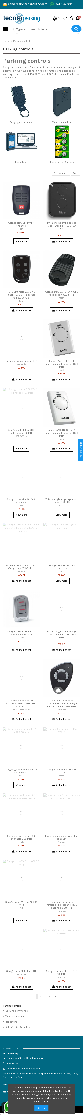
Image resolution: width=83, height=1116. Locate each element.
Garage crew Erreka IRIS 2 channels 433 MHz (21, 633)
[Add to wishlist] (37, 186)
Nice (62, 232)
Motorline (21, 974)
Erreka (21, 637)
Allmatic (61, 842)
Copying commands (21, 122)
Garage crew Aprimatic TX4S (21, 361)
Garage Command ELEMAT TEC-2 (61, 771)
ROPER (21, 776)
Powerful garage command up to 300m (61, 837)
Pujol (21, 301)
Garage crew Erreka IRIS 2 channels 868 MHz (21, 837)
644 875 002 (63, 3)
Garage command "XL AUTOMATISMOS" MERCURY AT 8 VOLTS (21, 703)
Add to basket (63, 241)
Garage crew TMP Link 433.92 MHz (21, 903)
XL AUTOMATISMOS (21, 709)
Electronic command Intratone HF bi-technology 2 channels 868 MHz (61, 905)
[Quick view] (37, 192)
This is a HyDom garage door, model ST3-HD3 (62, 500)
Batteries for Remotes (62, 161)
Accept (42, 1108)
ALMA (61, 776)
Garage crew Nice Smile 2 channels (21, 500)
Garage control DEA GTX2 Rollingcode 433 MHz (21, 431)
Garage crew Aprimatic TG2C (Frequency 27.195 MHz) (21, 567)
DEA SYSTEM (21, 436)
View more (21, 241)
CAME (61, 298)
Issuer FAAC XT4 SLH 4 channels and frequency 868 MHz (61, 364)
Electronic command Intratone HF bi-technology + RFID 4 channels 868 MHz (61, 703)
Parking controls (12, 1005)
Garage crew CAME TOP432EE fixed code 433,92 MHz (61, 293)
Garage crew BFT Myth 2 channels (61, 567)
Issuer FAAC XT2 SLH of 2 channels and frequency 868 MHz (61, 433)
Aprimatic (21, 364)
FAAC (61, 370)
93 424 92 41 (14, 1063)
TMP (21, 908)
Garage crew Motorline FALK (21, 971)
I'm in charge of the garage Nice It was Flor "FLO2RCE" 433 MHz (61, 225)
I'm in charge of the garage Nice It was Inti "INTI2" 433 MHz (61, 634)
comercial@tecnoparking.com (27, 3)
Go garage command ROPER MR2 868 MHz (21, 771)
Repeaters (21, 161)
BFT (21, 229)
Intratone (61, 709)
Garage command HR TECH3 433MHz (61, 972)
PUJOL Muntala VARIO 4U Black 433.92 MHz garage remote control (21, 294)
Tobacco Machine (62, 122)
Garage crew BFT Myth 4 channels (21, 224)
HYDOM (61, 505)
